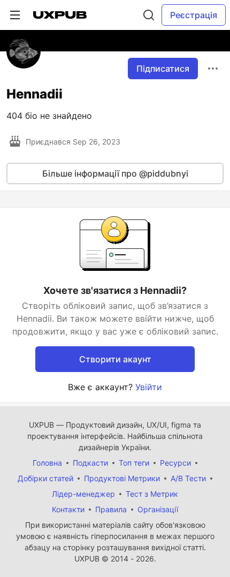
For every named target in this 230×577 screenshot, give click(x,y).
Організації (157, 509)
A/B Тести (188, 478)
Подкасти (90, 462)
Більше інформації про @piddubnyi (115, 173)
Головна (47, 462)
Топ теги (134, 462)
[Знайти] (148, 15)
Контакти (68, 509)
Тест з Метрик (152, 493)
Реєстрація (193, 15)
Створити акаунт (115, 359)
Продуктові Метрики (122, 478)
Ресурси (175, 462)
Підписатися (162, 68)
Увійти (148, 387)
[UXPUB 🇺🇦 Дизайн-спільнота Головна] (60, 15)
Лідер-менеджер (83, 493)
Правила (111, 509)
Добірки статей (45, 478)
